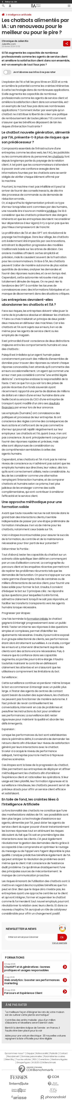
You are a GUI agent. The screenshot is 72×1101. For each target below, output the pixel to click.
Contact (63, 1053)
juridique (52, 210)
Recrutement (13, 1056)
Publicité (53, 1053)
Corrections (44, 1059)
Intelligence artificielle (19, 15)
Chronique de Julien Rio (15, 41)
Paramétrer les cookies (54, 1056)
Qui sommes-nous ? (14, 1053)
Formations (14, 957)
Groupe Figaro (23, 1062)
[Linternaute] (19, 1083)
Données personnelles (31, 1056)
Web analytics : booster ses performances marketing (32, 980)
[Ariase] (19, 1097)
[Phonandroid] (53, 1097)
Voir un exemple (59, 943)
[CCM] (53, 1077)
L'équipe (30, 1053)
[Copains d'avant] (19, 1090)
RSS (35, 1059)
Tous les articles (23, 1059)
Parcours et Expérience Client (23, 991)
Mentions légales (59, 1059)
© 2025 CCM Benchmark (44, 1062)
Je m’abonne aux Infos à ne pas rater (34, 72)
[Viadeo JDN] (53, 1090)
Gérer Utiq (9, 1059)
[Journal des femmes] (19, 1077)
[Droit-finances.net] (53, 1084)
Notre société (42, 1053)
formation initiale (37, 618)
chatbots (58, 156)
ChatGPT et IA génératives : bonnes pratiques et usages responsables (27, 967)
